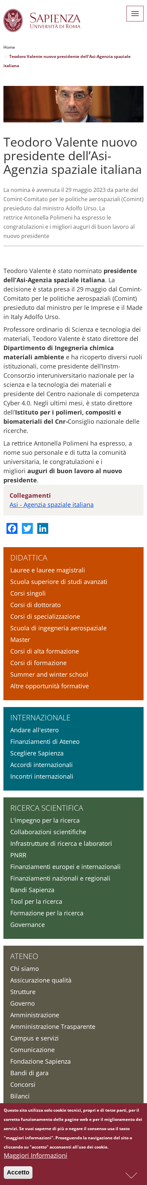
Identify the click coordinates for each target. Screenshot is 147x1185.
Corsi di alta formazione (44, 651)
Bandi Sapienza (32, 890)
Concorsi (23, 1084)
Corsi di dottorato (35, 605)
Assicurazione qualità (40, 980)
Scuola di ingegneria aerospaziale (58, 628)
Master (20, 639)
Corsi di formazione (38, 663)
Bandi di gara (29, 1073)
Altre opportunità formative (49, 686)
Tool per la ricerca (36, 901)
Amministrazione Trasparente (52, 1026)
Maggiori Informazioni (35, 1155)
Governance (27, 924)
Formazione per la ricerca (46, 913)
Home (9, 47)
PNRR (18, 855)
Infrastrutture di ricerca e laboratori (61, 843)
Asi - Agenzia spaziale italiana (52, 504)
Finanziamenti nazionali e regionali (60, 878)
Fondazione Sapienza (40, 1061)
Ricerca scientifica (46, 807)
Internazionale (40, 717)
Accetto (18, 1172)
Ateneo (24, 956)
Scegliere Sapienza (37, 753)
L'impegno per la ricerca (45, 820)
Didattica (28, 557)
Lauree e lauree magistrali (47, 570)
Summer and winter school (49, 674)
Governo (22, 1003)
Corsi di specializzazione (45, 616)
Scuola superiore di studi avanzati (58, 582)
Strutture (23, 992)
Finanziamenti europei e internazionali (65, 866)
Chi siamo (24, 968)
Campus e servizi (34, 1038)
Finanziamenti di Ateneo (45, 741)
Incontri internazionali (42, 776)
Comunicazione (32, 1050)
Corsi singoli (28, 593)
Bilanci (20, 1096)
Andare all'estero (34, 730)
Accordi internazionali (41, 765)
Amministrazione (34, 1015)
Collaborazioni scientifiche (48, 832)
